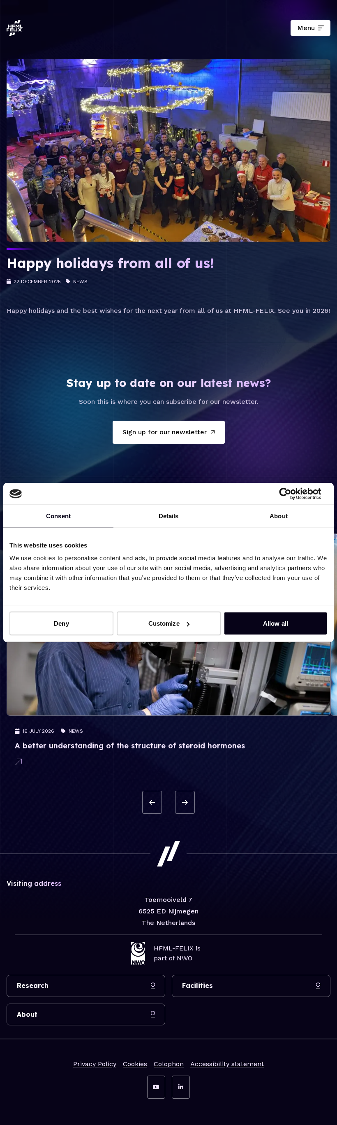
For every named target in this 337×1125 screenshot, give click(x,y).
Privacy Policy (94, 1064)
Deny (61, 623)
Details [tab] (169, 515)
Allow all (275, 623)
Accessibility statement (227, 1064)
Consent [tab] (58, 515)
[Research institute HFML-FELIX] (15, 28)
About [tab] (279, 515)
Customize (164, 623)
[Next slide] (185, 802)
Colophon (169, 1064)
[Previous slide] (152, 802)
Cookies (135, 1064)
